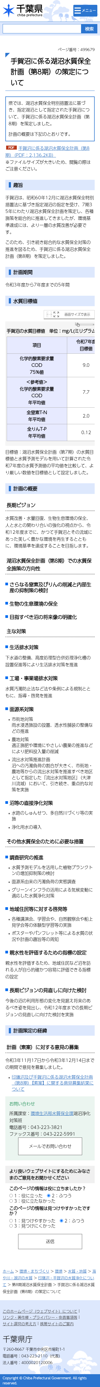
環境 (58, 1271)
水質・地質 (77, 1271)
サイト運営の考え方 (19, 1324)
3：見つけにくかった (34, 1225)
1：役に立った (28, 1195)
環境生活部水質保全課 (52, 1113)
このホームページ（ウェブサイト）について (40, 1311)
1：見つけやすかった (34, 1220)
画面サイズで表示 (77, 314)
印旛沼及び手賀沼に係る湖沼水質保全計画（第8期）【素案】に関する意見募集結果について (53, 1083)
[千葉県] (23, 11)
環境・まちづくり (34, 1271)
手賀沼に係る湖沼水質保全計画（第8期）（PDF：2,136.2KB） (47, 151)
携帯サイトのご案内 (57, 1324)
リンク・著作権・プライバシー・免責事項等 (40, 1317)
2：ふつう (62, 1195)
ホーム (8, 1271)
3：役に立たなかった (34, 1201)
